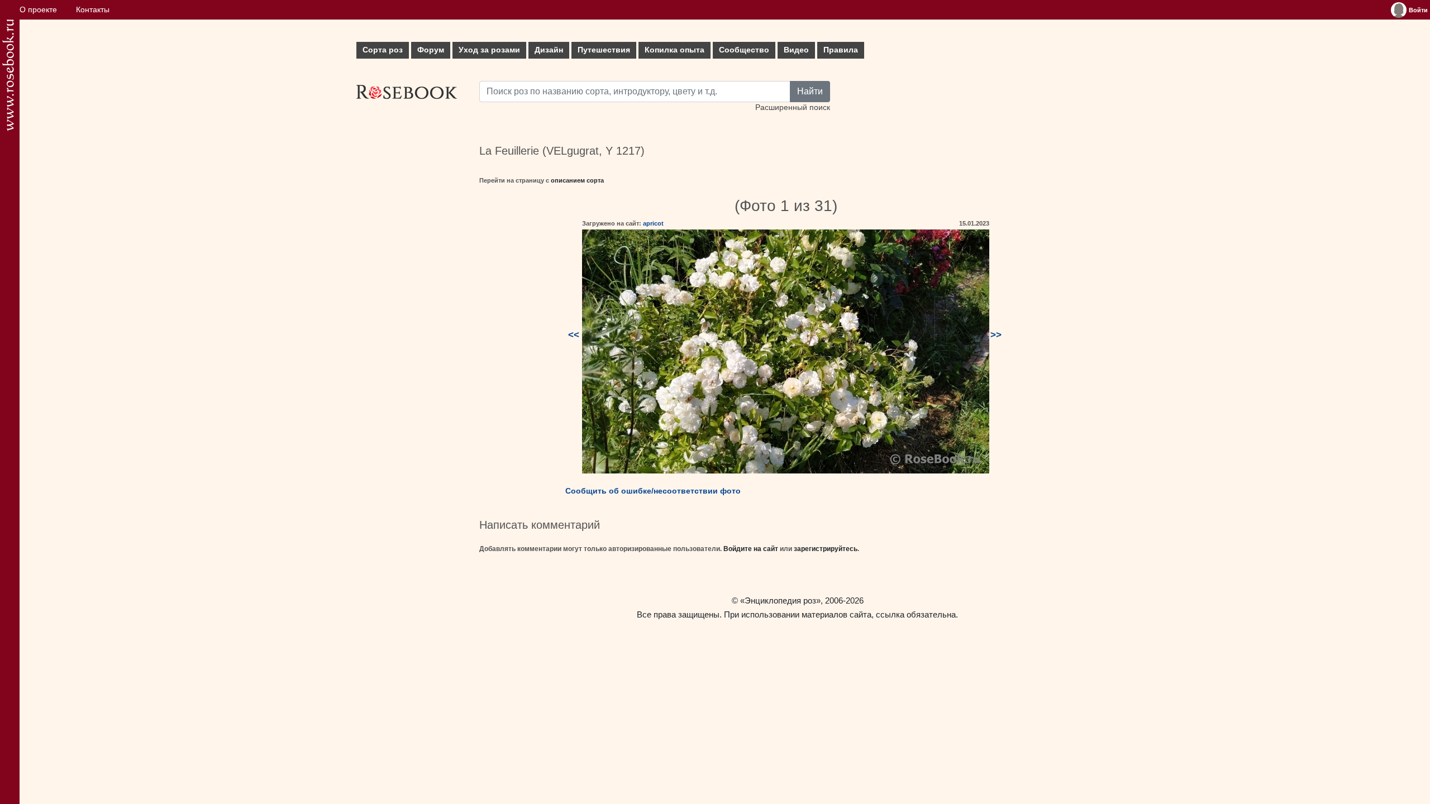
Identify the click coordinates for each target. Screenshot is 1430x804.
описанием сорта (577, 180)
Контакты (92, 10)
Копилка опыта (674, 50)
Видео (796, 50)
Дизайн (549, 50)
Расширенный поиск (792, 107)
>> (996, 334)
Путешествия (604, 50)
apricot (653, 223)
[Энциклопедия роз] (8, 75)
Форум (430, 50)
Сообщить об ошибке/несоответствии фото (653, 490)
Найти (810, 91)
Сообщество (744, 50)
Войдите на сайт (750, 549)
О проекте (38, 10)
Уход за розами (489, 50)
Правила (840, 50)
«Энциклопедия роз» (780, 600)
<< (573, 334)
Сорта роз (383, 50)
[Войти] (1399, 10)
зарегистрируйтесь (825, 549)
